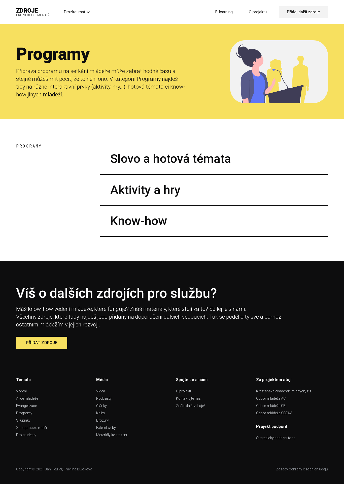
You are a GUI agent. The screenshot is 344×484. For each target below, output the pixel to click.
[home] (34, 12)
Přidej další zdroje (303, 12)
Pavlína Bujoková (78, 469)
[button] (77, 12)
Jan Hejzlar (53, 469)
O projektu (258, 12)
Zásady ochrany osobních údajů (302, 469)
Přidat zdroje (41, 342)
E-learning (224, 12)
